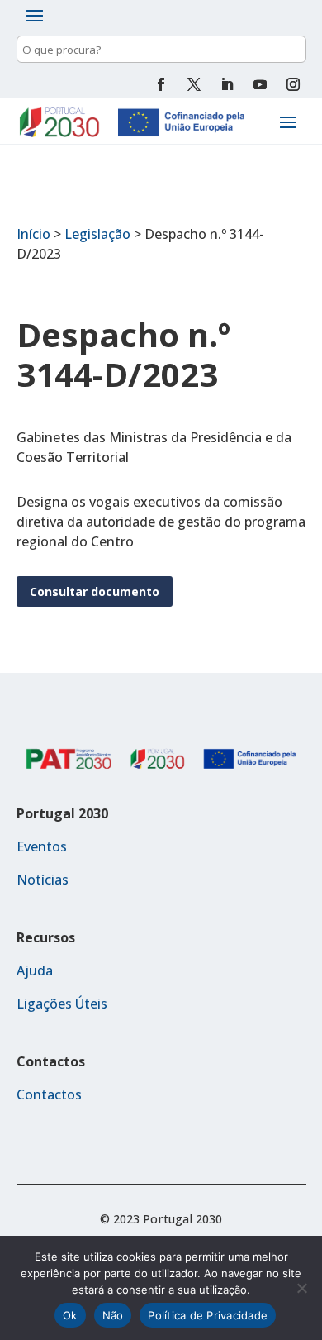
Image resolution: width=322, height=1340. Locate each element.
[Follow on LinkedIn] (227, 84)
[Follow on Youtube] (260, 84)
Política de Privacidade (208, 1315)
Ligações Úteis (62, 1003)
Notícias (43, 879)
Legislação (97, 234)
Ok (70, 1315)
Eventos (42, 846)
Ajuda (35, 970)
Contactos (49, 1094)
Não (113, 1315)
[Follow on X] (194, 84)
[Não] (301, 1288)
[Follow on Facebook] (161, 84)
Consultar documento (94, 591)
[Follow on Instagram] (293, 84)
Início (33, 234)
